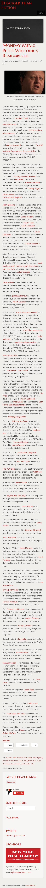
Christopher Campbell (12, 197)
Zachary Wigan (33, 188)
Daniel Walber (9, 194)
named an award (13, 145)
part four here (9, 269)
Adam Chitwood (28, 398)
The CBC (39, 145)
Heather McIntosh (33, 530)
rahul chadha (25, 764)
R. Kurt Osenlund (32, 182)
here (22, 730)
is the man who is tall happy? (22, 758)
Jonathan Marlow (19, 295)
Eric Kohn (19, 179)
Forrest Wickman (10, 601)
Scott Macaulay (28, 225)
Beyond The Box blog (16, 495)
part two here (17, 266)
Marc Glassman (9, 124)
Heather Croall (21, 118)
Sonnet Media (31, 886)
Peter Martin (27, 506)
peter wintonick (14, 764)
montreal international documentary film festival (19, 761)
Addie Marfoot (26, 548)
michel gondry (38, 758)
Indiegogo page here (17, 416)
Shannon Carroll (9, 662)
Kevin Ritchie (8, 282)
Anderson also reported (25, 342)
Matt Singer (18, 401)
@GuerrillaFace (9, 733)
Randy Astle (29, 689)
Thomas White (22, 652)
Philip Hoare (32, 703)
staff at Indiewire (32, 243)
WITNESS (37, 471)
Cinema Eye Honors (15, 609)
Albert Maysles (19, 301)
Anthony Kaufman (19, 421)
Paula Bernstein (9, 537)
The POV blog (9, 468)
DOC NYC (9, 758)
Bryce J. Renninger (11, 589)
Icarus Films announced (26, 312)
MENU (41, 13)
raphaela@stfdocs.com (20, 872)
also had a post (23, 461)
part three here (31, 266)
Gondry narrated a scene (25, 176)
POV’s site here (35, 130)
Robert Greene (25, 625)
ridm (32, 764)
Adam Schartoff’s (10, 355)
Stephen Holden (21, 442)
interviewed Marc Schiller (17, 370)
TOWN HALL (28, 222)
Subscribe (11, 782)
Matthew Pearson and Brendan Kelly (19, 151)
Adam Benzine (9, 133)
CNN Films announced (32, 330)
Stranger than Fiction (16, 5)
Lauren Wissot (18, 445)
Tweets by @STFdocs (15, 835)
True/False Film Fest (16, 713)
